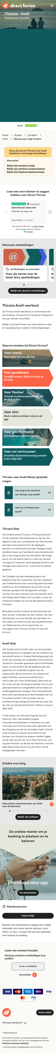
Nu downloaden (28, 893)
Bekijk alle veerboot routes (21, 165)
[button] (29, 492)
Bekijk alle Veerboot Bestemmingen (26, 172)
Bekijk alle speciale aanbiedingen (27, 291)
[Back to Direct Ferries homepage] (18, 5)
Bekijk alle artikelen (28, 817)
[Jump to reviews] (28, 125)
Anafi (4, 139)
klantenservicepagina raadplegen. (15, 1043)
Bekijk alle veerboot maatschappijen (26, 169)
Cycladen (32, 135)
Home (5, 135)
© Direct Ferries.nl (9, 1033)
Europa (18, 135)
